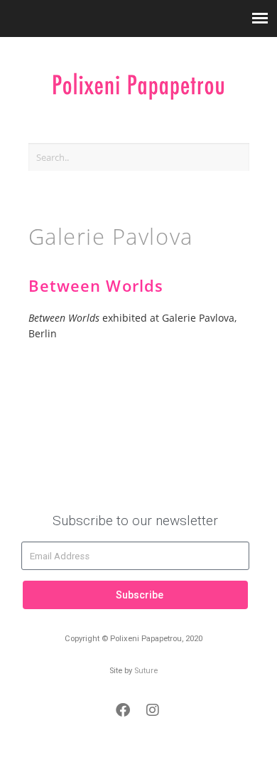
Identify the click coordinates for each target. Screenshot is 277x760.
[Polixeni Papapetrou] (138, 79)
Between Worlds (96, 286)
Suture (146, 670)
